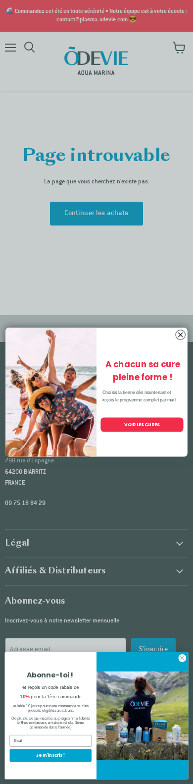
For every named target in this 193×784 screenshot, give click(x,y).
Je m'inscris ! (50, 755)
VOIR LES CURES (142, 424)
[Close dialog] (181, 334)
